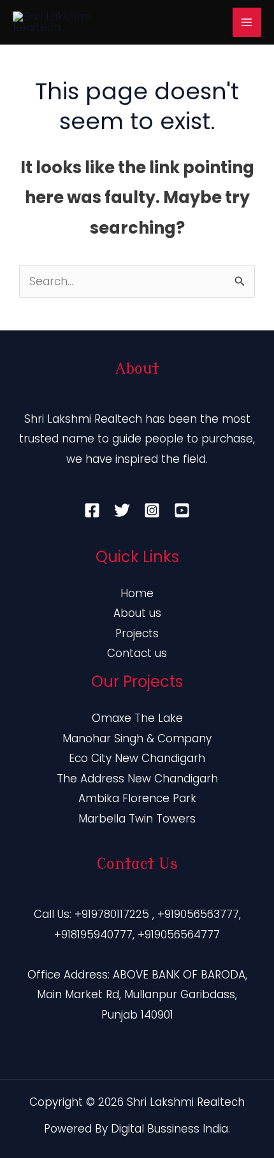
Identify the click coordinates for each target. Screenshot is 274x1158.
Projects (137, 633)
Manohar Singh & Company (137, 738)
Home (137, 593)
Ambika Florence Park (137, 798)
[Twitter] (122, 510)
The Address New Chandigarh (137, 778)
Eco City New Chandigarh (137, 758)
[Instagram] (152, 510)
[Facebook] (92, 510)
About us (137, 613)
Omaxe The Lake (137, 718)
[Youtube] (182, 510)
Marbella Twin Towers (137, 818)
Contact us (137, 653)
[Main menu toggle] (247, 22)
